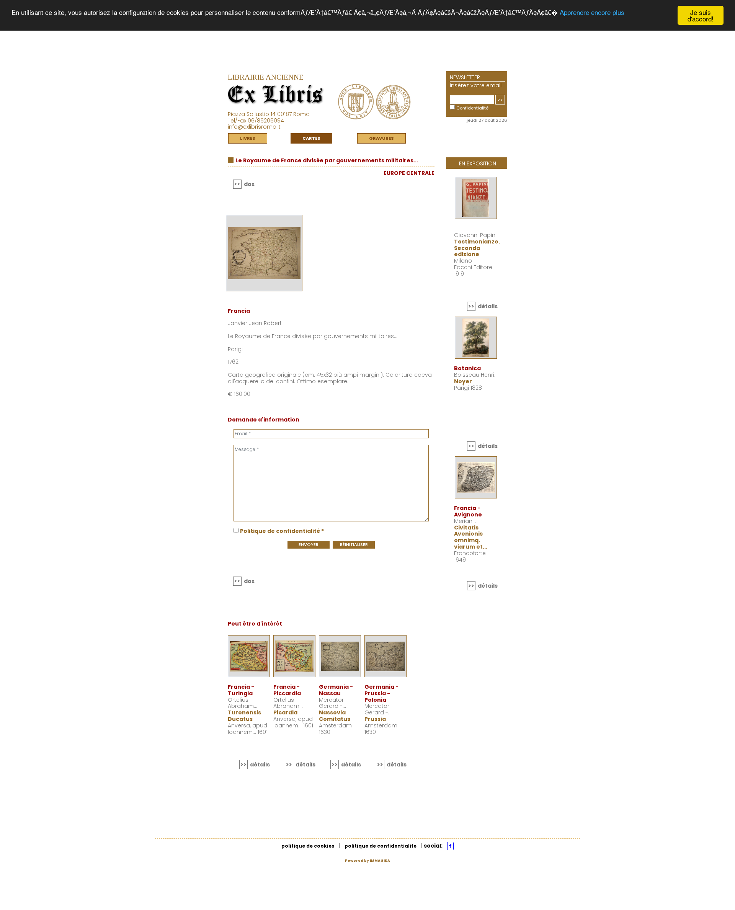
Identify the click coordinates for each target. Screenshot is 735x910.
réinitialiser (354, 544)
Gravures (381, 138)
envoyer (308, 544)
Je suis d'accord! (701, 15)
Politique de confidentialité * (282, 531)
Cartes (311, 138)
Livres (247, 138)
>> (500, 99)
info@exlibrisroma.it (254, 127)
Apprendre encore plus (592, 12)
